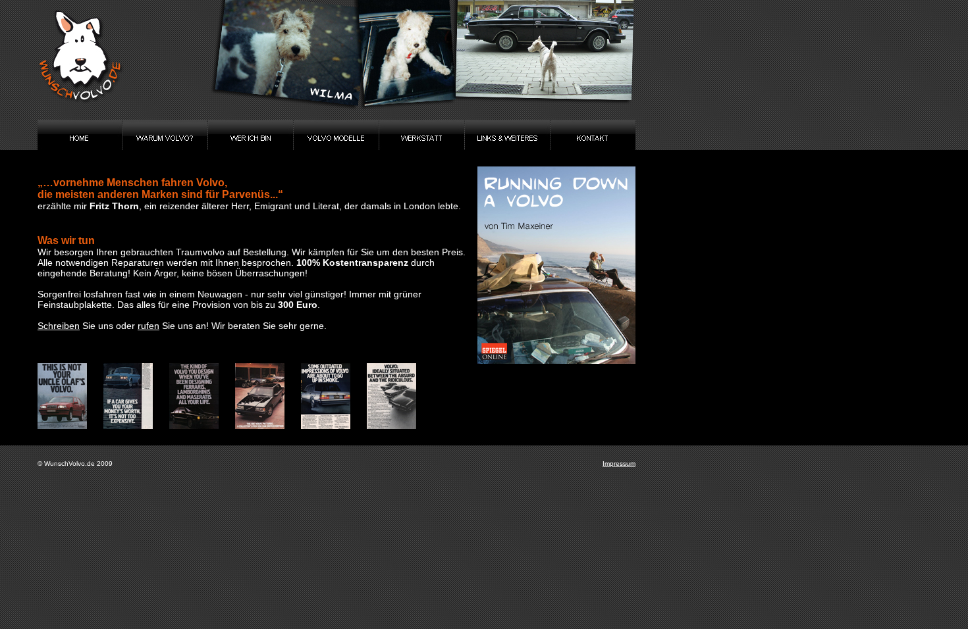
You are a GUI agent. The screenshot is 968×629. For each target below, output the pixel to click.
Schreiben (59, 325)
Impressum (619, 463)
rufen (148, 325)
